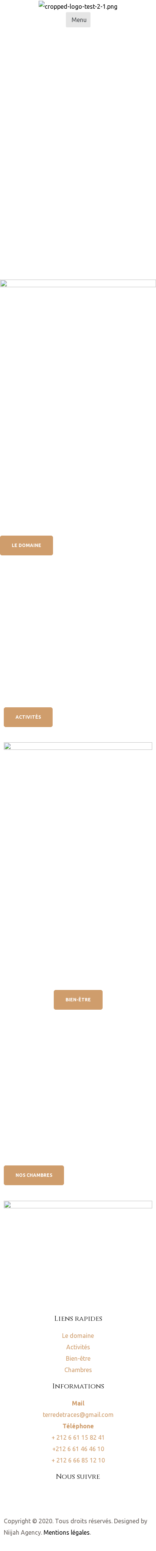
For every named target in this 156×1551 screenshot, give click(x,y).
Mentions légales (67, 1532)
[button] (78, 19)
